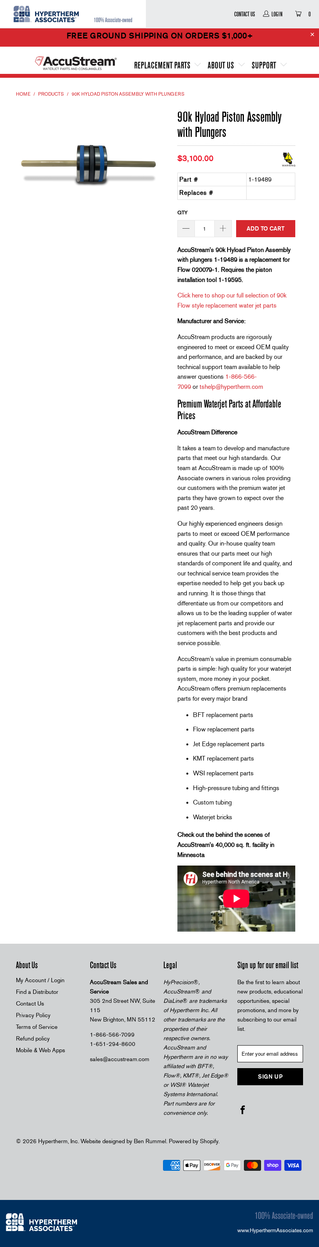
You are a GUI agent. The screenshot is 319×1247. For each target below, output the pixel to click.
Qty (182, 212)
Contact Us (244, 14)
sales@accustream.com (119, 1059)
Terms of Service (37, 1027)
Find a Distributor (37, 992)
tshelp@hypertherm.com (231, 387)
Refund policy (33, 1038)
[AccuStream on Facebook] (243, 1110)
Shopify (209, 1141)
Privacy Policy (33, 1015)
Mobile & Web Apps (40, 1050)
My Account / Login (40, 980)
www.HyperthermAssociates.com (275, 1230)
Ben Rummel (150, 1141)
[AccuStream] (76, 60)
